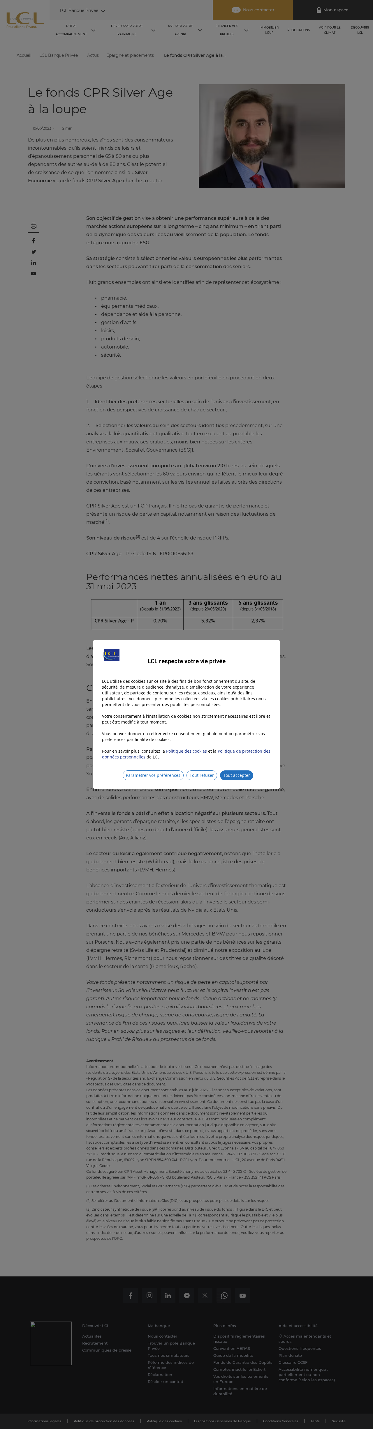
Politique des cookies (186, 751)
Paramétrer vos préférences (153, 775)
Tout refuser (202, 775)
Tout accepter (236, 775)
